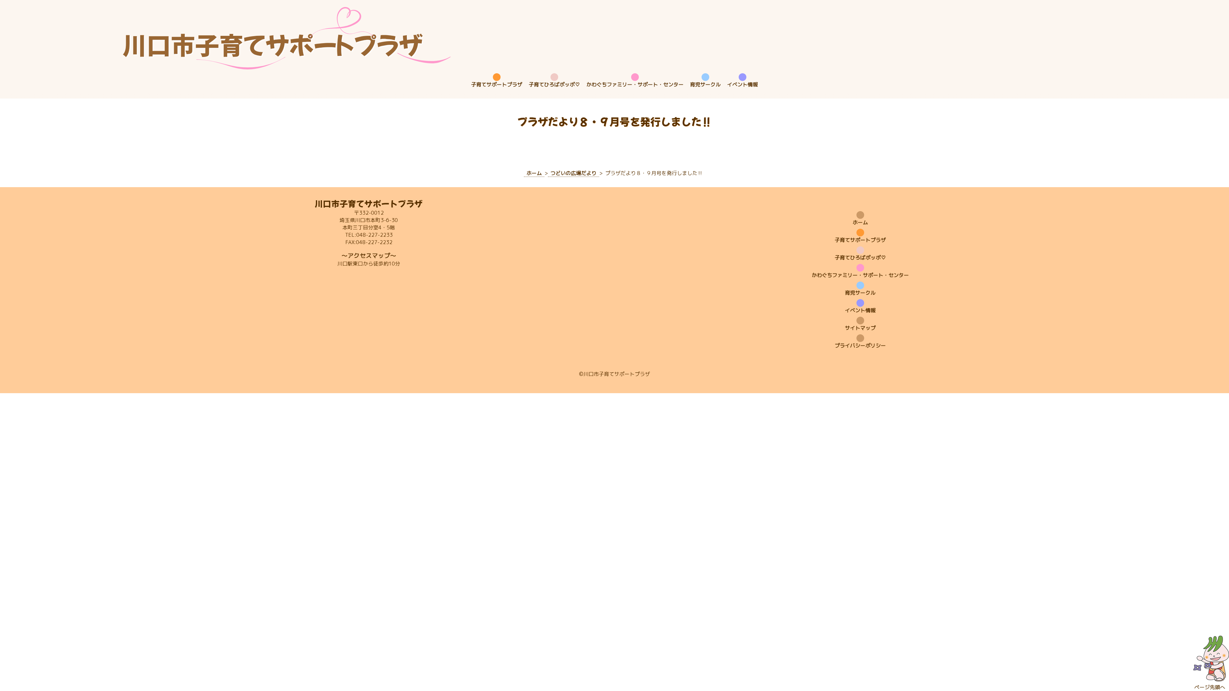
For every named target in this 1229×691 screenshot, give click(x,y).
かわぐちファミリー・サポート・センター (635, 84)
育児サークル (705, 84)
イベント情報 (742, 84)
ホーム (860, 222)
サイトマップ (860, 327)
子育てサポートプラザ (496, 84)
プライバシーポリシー (860, 345)
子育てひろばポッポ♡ (554, 84)
